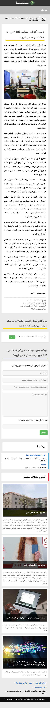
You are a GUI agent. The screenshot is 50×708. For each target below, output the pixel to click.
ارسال (43, 432)
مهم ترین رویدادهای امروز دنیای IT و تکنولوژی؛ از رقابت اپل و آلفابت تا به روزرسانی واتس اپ (26, 663)
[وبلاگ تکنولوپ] (25, 3)
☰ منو (44, 10)
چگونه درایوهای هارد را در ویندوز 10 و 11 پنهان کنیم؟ (26, 617)
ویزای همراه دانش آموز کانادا (34, 565)
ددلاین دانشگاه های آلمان (35, 512)
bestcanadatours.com (36, 455)
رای (12, 337)
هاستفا (43, 464)
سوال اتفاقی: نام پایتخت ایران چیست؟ (33, 420)
